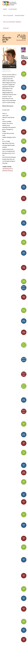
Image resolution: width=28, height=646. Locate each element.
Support (6, 28)
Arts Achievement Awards (12, 22)
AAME (5, 9)
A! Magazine (13, 9)
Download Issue (21, 40)
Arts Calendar (8, 15)
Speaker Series (19, 15)
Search (11, 28)
